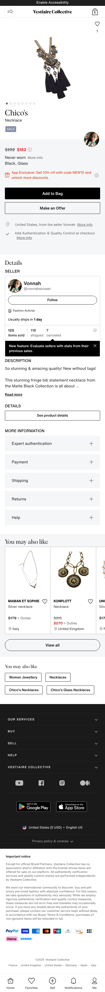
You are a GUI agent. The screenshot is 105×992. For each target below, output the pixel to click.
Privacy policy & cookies (50, 841)
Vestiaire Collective (29, 767)
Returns (19, 499)
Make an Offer (52, 208)
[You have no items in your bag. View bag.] (95, 11)
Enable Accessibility (52, 2)
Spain (84, 965)
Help (16, 517)
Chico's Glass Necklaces (70, 690)
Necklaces (58, 677)
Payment (20, 462)
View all (52, 645)
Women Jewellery (23, 677)
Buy (11, 731)
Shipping (20, 480)
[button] (95, 11)
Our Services (21, 719)
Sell (12, 743)
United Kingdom (31, 965)
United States (53, 965)
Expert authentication (32, 443)
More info (35, 157)
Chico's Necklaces (24, 690)
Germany (71, 965)
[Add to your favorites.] (45, 601)
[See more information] (96, 175)
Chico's (16, 113)
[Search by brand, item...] (10, 11)
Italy (93, 965)
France (13, 965)
